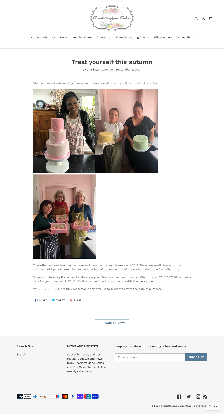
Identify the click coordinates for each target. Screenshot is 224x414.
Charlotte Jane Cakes (172, 406)
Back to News (115, 323)
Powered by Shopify (196, 406)
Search (21, 354)
